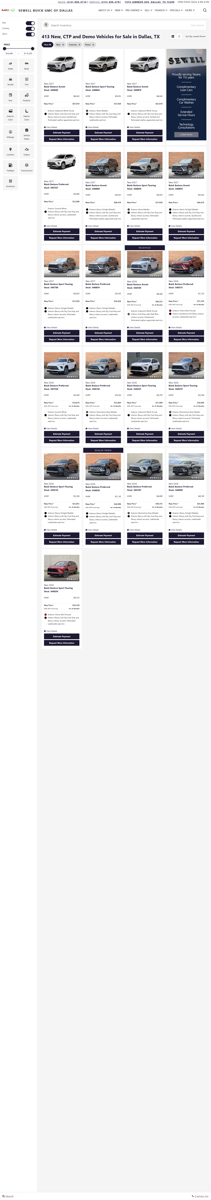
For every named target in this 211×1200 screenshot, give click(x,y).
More (188, 11)
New (4, 23)
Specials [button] (175, 11)
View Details (51, 127)
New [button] (118, 11)
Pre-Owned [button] (132, 11)
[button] (205, 10)
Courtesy (5, 28)
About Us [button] (104, 11)
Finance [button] (160, 11)
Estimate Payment (61, 132)
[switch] (18, 23)
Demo (4, 34)
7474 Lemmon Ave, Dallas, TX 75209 (150, 1)
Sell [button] (148, 11)
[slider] (4, 48)
